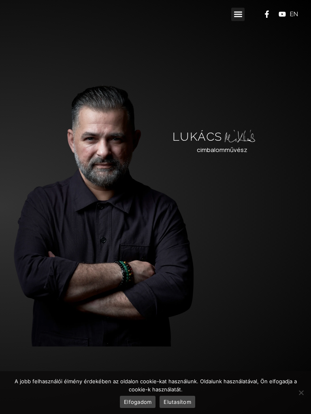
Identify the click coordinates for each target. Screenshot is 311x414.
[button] (238, 14)
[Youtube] (282, 14)
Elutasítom (177, 402)
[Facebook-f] (267, 14)
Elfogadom (137, 402)
